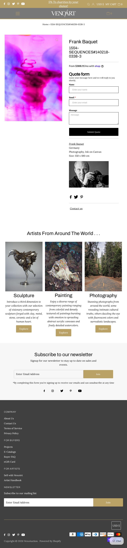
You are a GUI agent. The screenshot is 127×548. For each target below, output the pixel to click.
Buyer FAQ (9, 456)
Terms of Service (13, 428)
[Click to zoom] (57, 40)
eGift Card (9, 461)
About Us (9, 418)
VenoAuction (31, 541)
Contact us (76, 208)
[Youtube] (23, 4)
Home (45, 24)
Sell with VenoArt (13, 475)
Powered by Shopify (50, 541)
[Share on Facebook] (71, 197)
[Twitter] (13, 4)
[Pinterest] (18, 4)
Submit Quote (93, 132)
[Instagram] (9, 4)
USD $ (100, 4)
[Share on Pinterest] (81, 197)
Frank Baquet (76, 143)
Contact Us (10, 423)
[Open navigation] (18, 13)
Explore (23, 328)
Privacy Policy (11, 433)
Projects (8, 446)
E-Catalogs (10, 451)
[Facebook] (5, 4)
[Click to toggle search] (88, 4)
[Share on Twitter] (76, 197)
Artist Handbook (12, 480)
